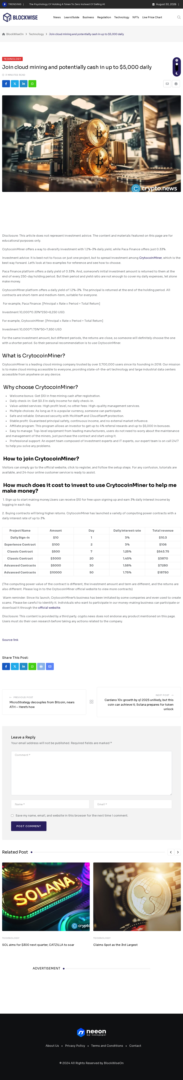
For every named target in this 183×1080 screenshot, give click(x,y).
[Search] (179, 17)
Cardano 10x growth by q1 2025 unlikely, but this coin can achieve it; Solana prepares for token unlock (139, 704)
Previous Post (23, 697)
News (57, 17)
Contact (135, 1046)
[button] (171, 852)
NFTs (135, 17)
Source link (10, 640)
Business (88, 17)
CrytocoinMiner (150, 258)
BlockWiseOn (114, 1063)
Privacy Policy (75, 1046)
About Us (52, 1046)
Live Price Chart (152, 17)
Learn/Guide (71, 17)
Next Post (162, 695)
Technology (121, 17)
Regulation (104, 17)
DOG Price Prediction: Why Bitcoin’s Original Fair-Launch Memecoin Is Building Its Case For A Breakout (89, 4)
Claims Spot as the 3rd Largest (115, 945)
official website (49, 608)
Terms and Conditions (107, 1046)
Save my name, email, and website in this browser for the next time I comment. (72, 815)
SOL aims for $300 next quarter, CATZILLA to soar (38, 945)
